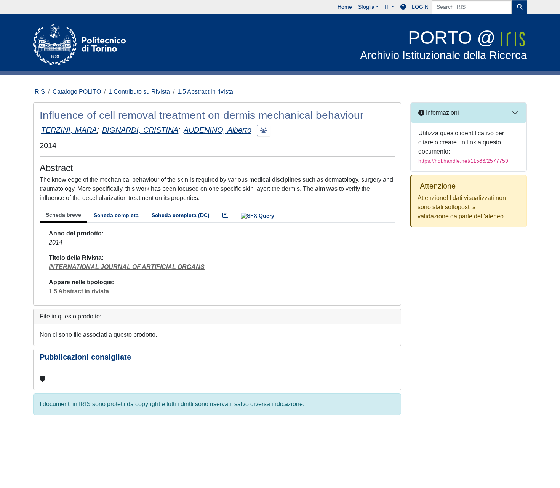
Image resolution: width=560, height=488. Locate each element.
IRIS (39, 91)
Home (345, 7)
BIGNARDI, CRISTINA (140, 130)
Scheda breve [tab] (63, 215)
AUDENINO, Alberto (217, 130)
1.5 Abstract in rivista (205, 91)
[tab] (225, 215)
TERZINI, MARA (69, 130)
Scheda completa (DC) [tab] (181, 215)
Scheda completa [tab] (116, 215)
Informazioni (441, 112)
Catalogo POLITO (77, 91)
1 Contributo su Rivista (139, 91)
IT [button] (387, 7)
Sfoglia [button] (366, 7)
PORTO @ (443, 44)
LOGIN (420, 7)
